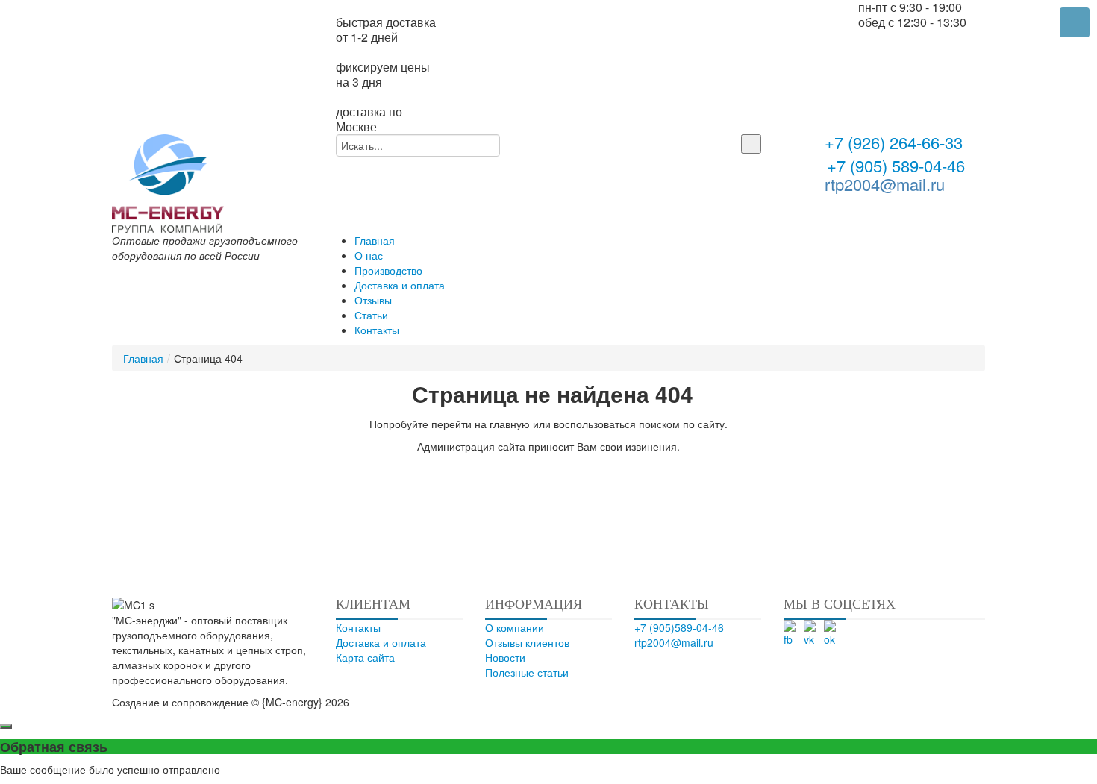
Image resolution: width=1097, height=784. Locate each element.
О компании (514, 627)
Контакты (358, 627)
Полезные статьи (527, 672)
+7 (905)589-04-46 (679, 627)
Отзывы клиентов (527, 642)
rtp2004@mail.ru (885, 183)
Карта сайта (365, 657)
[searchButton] (751, 144)
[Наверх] (564, 701)
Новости (505, 657)
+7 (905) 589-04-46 (893, 165)
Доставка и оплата (381, 642)
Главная (143, 358)
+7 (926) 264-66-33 (894, 144)
